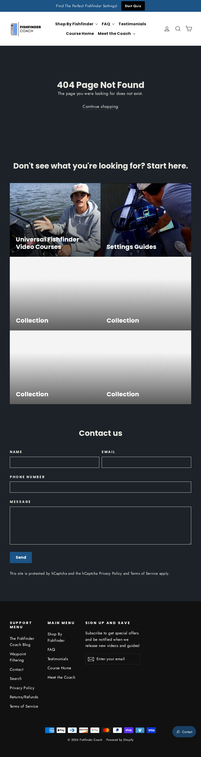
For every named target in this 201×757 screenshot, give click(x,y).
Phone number (27, 477)
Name (16, 452)
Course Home (80, 33)
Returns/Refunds (24, 697)
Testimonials (132, 24)
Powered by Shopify (120, 740)
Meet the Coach (115, 33)
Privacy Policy (110, 573)
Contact (16, 669)
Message (20, 502)
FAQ (106, 24)
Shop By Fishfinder (74, 24)
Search (16, 678)
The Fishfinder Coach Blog (22, 641)
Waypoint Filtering (18, 657)
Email (108, 452)
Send (21, 557)
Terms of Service (144, 573)
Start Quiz (133, 5)
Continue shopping (100, 106)
